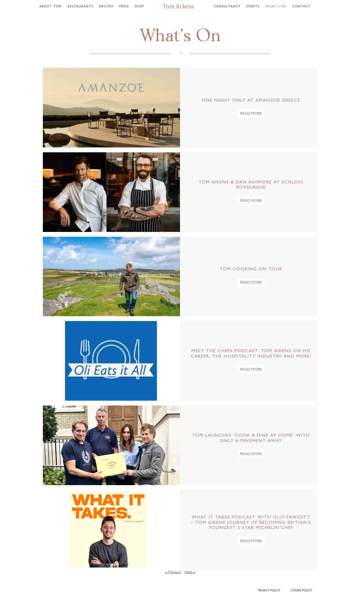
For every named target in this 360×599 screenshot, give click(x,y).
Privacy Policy (269, 590)
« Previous (173, 573)
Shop (139, 6)
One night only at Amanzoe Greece (251, 101)
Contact (301, 6)
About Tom (50, 6)
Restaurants (80, 6)
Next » (189, 573)
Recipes (106, 6)
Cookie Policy (301, 590)
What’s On (276, 6)
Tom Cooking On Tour (251, 269)
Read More (251, 114)
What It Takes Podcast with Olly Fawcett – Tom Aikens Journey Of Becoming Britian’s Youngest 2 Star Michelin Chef (251, 522)
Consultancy (227, 6)
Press (124, 6)
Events (253, 6)
